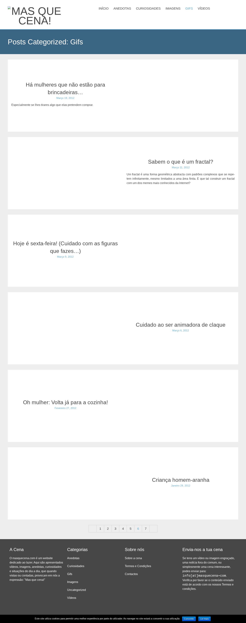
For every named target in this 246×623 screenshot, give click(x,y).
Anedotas (122, 8)
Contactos (131, 574)
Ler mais (204, 619)
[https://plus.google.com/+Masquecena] (235, 8)
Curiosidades (148, 8)
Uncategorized (76, 589)
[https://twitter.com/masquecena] (229, 8)
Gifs (189, 8)
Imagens (173, 8)
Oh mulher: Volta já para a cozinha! (65, 402)
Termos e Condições (138, 566)
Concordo (189, 619)
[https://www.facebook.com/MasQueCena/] (223, 8)
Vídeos (204, 8)
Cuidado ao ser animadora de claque (180, 325)
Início (104, 8)
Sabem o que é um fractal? (180, 162)
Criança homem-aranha (180, 480)
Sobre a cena (133, 558)
